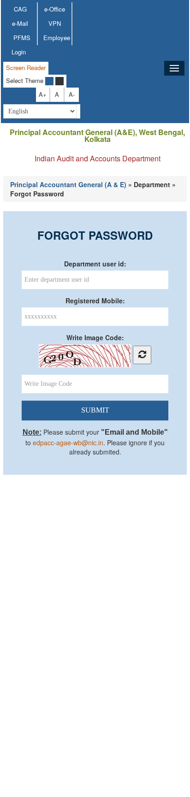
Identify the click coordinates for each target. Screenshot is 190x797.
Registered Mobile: (95, 300)
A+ (43, 94)
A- (72, 94)
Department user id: (95, 263)
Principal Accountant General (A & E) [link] (68, 184)
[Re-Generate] (142, 355)
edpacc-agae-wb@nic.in (68, 442)
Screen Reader (26, 67)
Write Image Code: (95, 337)
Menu (174, 68)
